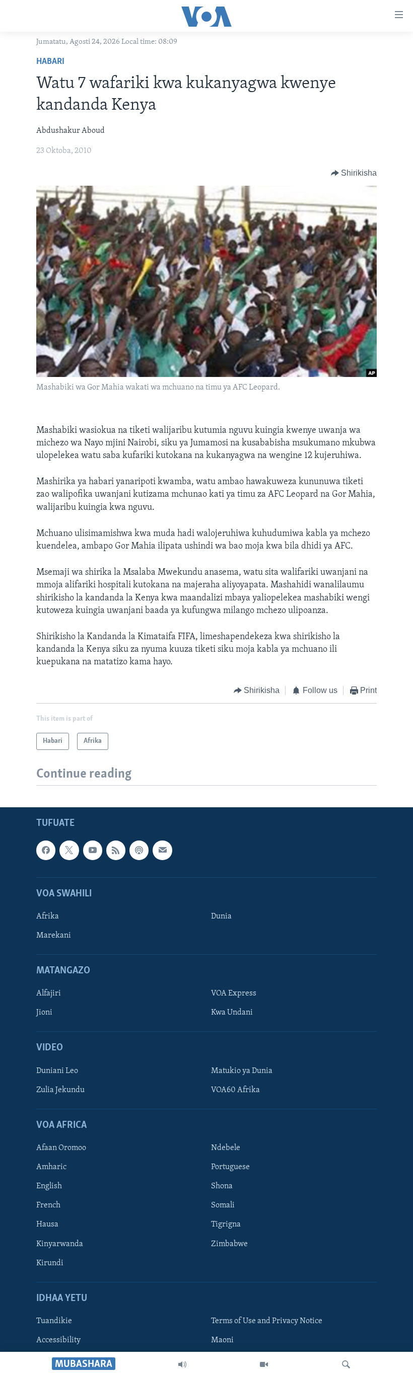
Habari (50, 61)
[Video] (264, 1364)
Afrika (47, 916)
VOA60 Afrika (235, 1090)
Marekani (53, 936)
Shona (222, 1186)
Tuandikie (54, 1321)
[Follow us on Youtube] (92, 850)
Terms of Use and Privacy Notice (266, 1321)
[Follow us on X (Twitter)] (69, 850)
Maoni (222, 1340)
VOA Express (233, 993)
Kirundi (49, 1263)
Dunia (221, 916)
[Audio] (182, 1364)
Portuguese (230, 1167)
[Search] (346, 1364)
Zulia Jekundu (60, 1090)
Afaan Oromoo (61, 1148)
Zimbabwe (229, 1244)
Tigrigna (226, 1224)
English (49, 1186)
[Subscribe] (162, 850)
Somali (223, 1205)
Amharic (51, 1167)
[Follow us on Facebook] (45, 850)
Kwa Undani (232, 1013)
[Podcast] (139, 850)
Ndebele (225, 1148)
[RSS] (115, 850)
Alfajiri (48, 993)
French (48, 1205)
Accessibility (58, 1340)
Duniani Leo (57, 1071)
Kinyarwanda (59, 1244)
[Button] (354, 173)
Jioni (44, 1013)
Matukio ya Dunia (241, 1071)
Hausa (47, 1224)
